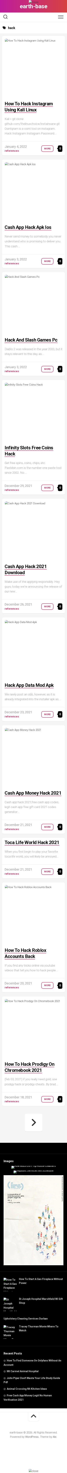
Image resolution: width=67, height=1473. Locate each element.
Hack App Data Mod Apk (29, 685)
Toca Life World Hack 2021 (32, 842)
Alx (54, 1436)
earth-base (33, 6)
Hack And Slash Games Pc (31, 340)
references (12, 150)
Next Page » (33, 1122)
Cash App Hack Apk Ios (28, 227)
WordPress (32, 1436)
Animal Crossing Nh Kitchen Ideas (27, 1388)
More (47, 148)
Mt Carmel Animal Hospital (23, 1371)
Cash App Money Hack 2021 (33, 793)
